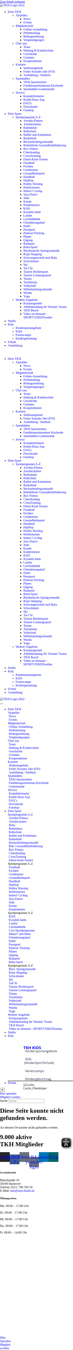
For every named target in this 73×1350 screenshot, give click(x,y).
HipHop (28, 180)
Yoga (26, 296)
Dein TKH (14, 11)
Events (27, 22)
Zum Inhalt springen (12, 1)
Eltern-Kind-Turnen (35, 159)
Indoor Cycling (32, 191)
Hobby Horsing (33, 184)
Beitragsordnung (33, 36)
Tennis (27, 278)
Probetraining (31, 33)
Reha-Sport (30, 247)
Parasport (29, 229)
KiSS (26, 208)
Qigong (28, 240)
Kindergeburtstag (26, 338)
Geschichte (30, 54)
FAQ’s (27, 103)
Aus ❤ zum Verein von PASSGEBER (49, 1249)
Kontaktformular (33, 96)
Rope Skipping (32, 254)
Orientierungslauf (34, 222)
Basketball (29, 138)
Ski (25, 264)
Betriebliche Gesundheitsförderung (44, 145)
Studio (12, 321)
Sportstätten (23, 78)
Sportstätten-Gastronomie (39, 89)
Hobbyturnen (31, 187)
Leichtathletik (31, 219)
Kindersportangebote (28, 328)
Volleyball (29, 285)
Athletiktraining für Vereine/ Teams (45, 306)
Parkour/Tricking (33, 233)
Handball (29, 177)
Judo (26, 198)
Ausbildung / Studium (36, 75)
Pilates (27, 236)
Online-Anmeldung (35, 29)
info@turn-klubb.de (22, 1190)
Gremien (28, 57)
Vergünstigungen (33, 40)
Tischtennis (30, 282)
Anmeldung (15, 345)
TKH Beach (31, 310)
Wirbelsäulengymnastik (37, 289)
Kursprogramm (32, 303)
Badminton (30, 127)
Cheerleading (31, 152)
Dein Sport (14, 113)
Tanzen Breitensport (35, 271)
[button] (36, 352)
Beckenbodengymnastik (38, 141)
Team (26, 47)
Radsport (28, 243)
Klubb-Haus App (34, 99)
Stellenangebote (33, 68)
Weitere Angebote (27, 299)
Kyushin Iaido (32, 212)
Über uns (21, 43)
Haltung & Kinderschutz (38, 50)
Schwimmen (31, 261)
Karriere (21, 64)
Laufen (27, 215)
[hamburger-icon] (1, 703)
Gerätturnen (30, 170)
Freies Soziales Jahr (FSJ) (39, 71)
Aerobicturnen (32, 124)
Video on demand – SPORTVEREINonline (37, 315)
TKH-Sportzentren (35, 82)
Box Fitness (30, 148)
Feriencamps (23, 335)
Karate (27, 201)
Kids (11, 324)
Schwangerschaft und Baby (40, 257)
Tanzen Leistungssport (37, 275)
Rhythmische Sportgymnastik (41, 250)
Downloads (30, 106)
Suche (4, 1100)
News (27, 18)
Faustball (28, 162)
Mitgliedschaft (24, 26)
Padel (26, 226)
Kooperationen (32, 61)
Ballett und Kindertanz (37, 134)
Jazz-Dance (30, 194)
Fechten (28, 166)
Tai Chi (28, 268)
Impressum (50, 1239)
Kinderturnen (31, 205)
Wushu (27, 292)
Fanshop (28, 110)
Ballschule (29, 131)
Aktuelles (21, 15)
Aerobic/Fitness (33, 120)
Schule (12, 342)
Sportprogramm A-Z (28, 117)
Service (20, 92)
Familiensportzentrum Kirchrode (43, 85)
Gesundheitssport (34, 173)
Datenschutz (7, 1242)
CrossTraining (32, 155)
